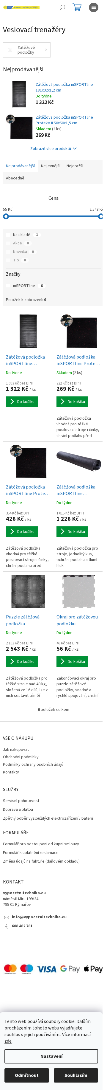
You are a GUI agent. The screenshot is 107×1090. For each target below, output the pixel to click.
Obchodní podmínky (21, 757)
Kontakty (11, 772)
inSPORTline (28, 286)
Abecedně (15, 178)
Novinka (23, 252)
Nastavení (51, 1056)
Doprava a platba (18, 810)
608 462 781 (22, 926)
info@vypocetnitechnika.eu (39, 917)
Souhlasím (75, 1075)
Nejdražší (75, 166)
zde (8, 1041)
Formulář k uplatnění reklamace (31, 853)
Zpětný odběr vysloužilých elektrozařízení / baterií (48, 818)
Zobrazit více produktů (50, 149)
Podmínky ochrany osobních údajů (33, 765)
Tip (19, 260)
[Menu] (94, 7)
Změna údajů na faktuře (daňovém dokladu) (41, 861)
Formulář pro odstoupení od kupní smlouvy (41, 844)
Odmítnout (27, 1075)
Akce (21, 243)
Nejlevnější (50, 166)
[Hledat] (62, 7)
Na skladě (25, 235)
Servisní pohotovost (21, 801)
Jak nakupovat (16, 750)
